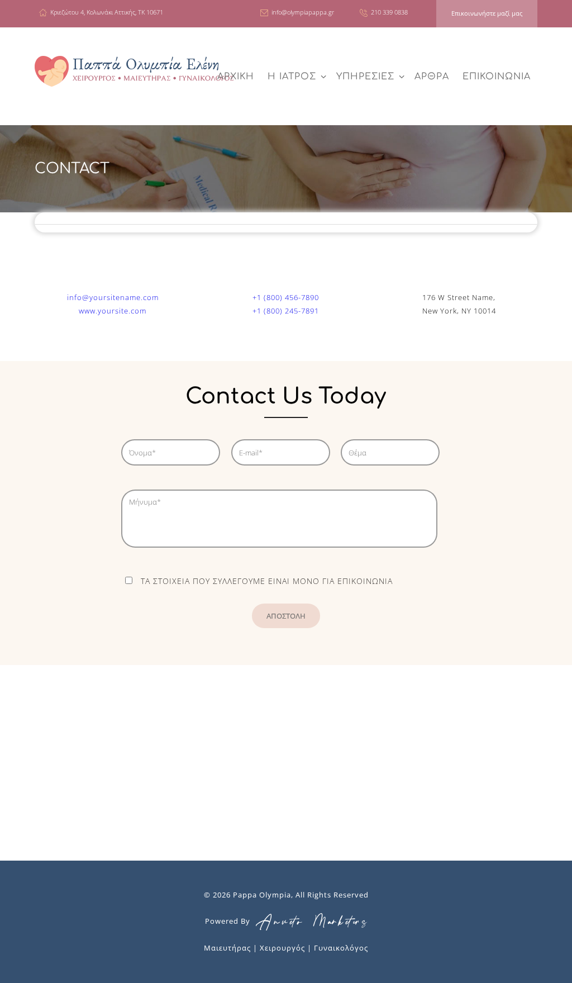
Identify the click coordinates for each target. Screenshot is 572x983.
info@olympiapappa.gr (302, 12)
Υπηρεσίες (365, 77)
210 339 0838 (389, 12)
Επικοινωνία (497, 77)
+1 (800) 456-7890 (285, 297)
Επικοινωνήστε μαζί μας (486, 13)
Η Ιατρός (292, 77)
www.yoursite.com (112, 311)
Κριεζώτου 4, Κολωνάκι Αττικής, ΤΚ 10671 (106, 12)
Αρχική (235, 77)
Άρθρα (431, 77)
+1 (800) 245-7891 (285, 311)
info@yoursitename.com (113, 297)
